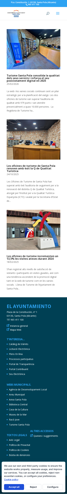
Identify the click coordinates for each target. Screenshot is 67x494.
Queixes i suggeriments (46, 435)
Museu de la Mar (18, 414)
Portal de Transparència (21, 364)
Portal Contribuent (18, 369)
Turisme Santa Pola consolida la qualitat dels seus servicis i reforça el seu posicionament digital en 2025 (33, 78)
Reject (33, 487)
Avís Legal (14, 439)
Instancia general (19, 325)
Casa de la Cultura (18, 409)
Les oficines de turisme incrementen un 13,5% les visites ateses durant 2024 (32, 257)
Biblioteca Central (18, 404)
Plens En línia (16, 354)
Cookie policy (11, 479)
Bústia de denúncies (19, 455)
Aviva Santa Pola (18, 399)
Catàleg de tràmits (18, 344)
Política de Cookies (19, 450)
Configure (52, 487)
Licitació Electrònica (19, 348)
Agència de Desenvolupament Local (28, 389)
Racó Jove (14, 419)
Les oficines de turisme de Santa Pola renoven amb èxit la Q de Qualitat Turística (31, 168)
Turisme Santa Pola (19, 424)
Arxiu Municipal (17, 394)
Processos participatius (21, 359)
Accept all (14, 487)
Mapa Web (15, 329)
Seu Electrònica (17, 374)
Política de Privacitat (19, 444)
